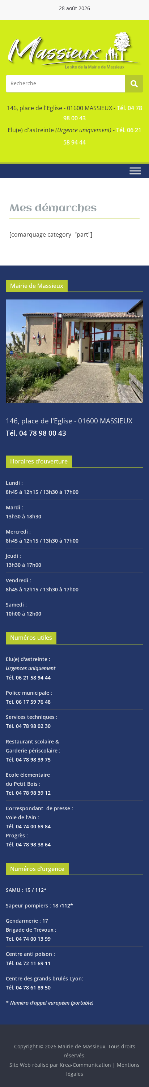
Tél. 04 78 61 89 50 (28, 987)
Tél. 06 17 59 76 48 (28, 701)
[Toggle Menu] (135, 171)
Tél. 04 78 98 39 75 (28, 759)
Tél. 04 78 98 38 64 (28, 844)
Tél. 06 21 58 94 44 (28, 677)
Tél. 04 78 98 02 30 (28, 725)
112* (41, 890)
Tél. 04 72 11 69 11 (28, 963)
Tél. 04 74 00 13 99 (28, 938)
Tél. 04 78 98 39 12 (28, 792)
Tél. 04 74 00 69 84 (28, 826)
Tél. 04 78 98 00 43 (36, 432)
